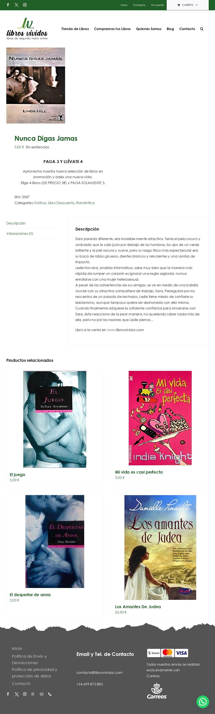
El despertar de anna (30, 594)
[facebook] (8, 694)
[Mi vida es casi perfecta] (160, 418)
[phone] (50, 694)
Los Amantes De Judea (138, 606)
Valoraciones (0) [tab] (19, 233)
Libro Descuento (61, 202)
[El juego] (55, 419)
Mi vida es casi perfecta (139, 472)
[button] (201, 28)
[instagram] (25, 694)
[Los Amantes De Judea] (160, 547)
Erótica (40, 202)
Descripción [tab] (16, 223)
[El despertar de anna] (55, 541)
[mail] (42, 694)
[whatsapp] (33, 694)
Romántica (85, 202)
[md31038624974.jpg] (55, 85)
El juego (17, 474)
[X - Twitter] (17, 694)
